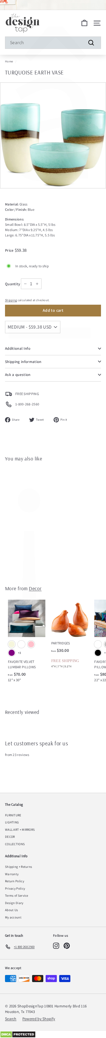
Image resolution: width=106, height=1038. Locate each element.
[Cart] (84, 23)
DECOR (10, 837)
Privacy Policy (15, 888)
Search (10, 1018)
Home (9, 61)
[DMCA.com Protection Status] (53, 1034)
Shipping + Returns (18, 867)
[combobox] (53, 43)
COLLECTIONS (15, 844)
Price (10, 250)
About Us (11, 910)
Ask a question (18, 374)
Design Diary (14, 903)
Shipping (11, 300)
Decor (35, 588)
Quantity (12, 283)
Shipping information (23, 361)
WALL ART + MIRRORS (20, 830)
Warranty (12, 874)
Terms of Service (16, 895)
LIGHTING (12, 822)
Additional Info (17, 348)
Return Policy (14, 881)
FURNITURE (13, 815)
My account (13, 917)
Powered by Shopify (38, 1018)
